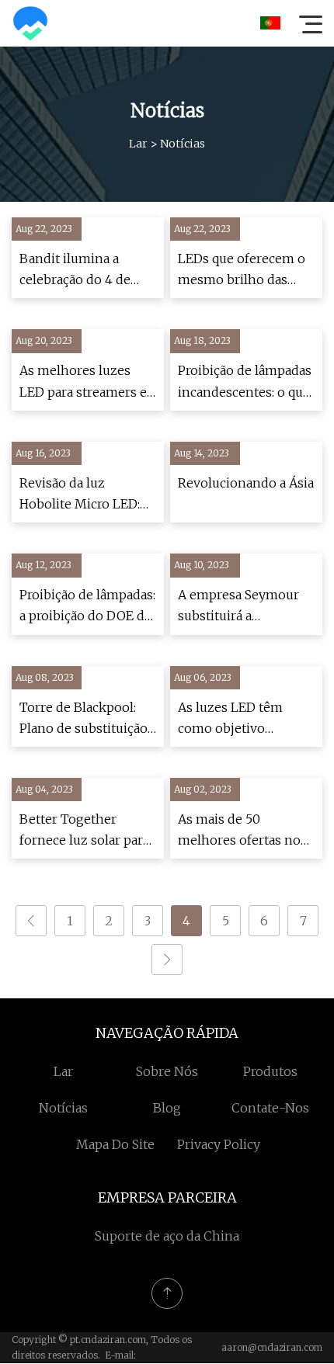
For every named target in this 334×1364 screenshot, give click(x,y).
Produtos (270, 1071)
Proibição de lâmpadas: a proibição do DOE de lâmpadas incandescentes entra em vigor (87, 606)
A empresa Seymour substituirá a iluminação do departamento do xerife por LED (238, 606)
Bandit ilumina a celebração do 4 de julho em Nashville (76, 270)
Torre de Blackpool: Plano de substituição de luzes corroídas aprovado (83, 719)
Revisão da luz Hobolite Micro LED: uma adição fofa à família (79, 495)
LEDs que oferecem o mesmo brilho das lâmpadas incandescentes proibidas (241, 270)
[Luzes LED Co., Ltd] (30, 23)
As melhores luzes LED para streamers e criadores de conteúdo (86, 382)
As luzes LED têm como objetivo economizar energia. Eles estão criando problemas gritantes (239, 719)
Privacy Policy (218, 1144)
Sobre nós (167, 1071)
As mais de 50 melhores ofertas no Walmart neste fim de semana (242, 831)
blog (167, 1108)
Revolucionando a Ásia (246, 483)
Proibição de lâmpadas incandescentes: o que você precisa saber (244, 382)
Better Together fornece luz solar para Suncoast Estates (84, 831)
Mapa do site (115, 1144)
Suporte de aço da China (167, 1236)
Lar (138, 144)
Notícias (63, 1108)
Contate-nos (270, 1108)
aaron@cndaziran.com (271, 1347)
